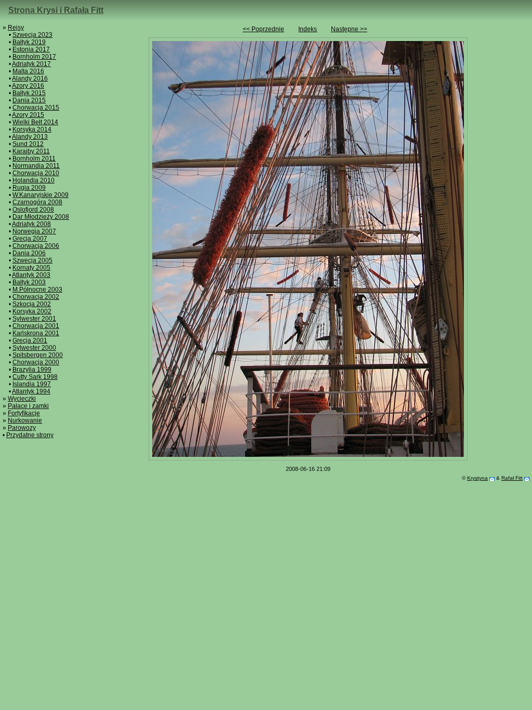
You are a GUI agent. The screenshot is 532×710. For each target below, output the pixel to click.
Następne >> (349, 29)
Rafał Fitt (512, 478)
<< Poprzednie (263, 29)
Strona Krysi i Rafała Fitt (55, 10)
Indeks (307, 29)
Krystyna (477, 478)
